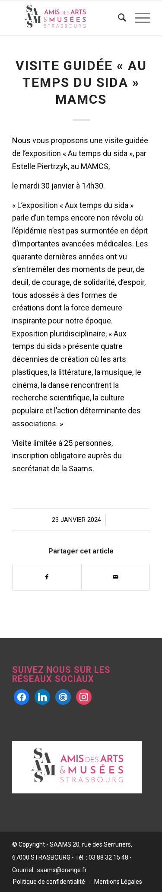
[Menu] (138, 17)
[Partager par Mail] (115, 577)
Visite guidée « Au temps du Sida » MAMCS (81, 82)
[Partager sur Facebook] (47, 577)
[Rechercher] (117, 17)
